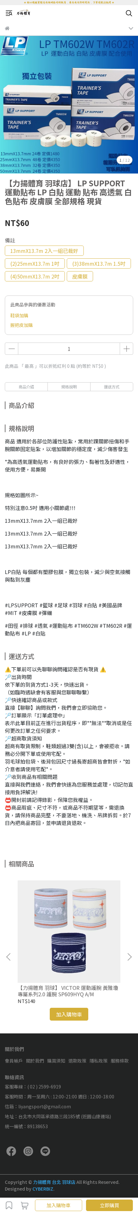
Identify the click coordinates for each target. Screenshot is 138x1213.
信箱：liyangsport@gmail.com (38, 1106)
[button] (129, 957)
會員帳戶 (14, 1060)
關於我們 (35, 1060)
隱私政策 (99, 1060)
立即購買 (109, 1205)
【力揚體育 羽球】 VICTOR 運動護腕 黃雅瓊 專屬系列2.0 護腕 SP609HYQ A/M (68, 990)
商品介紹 (26, 386)
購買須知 (56, 1060)
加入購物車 (59, 1205)
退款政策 (77, 1060)
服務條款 (120, 1060)
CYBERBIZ (42, 1188)
